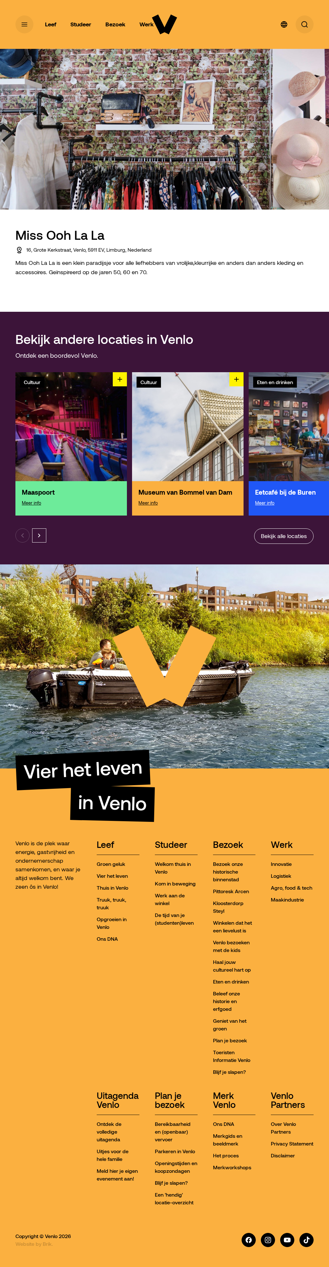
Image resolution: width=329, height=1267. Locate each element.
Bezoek (228, 845)
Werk (282, 845)
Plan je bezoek (170, 1101)
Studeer (171, 845)
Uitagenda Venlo (117, 1101)
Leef (105, 845)
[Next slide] (39, 535)
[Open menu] (24, 24)
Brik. (48, 1244)
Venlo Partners (288, 1101)
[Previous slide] (22, 535)
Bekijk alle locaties (284, 536)
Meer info (31, 503)
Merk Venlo (224, 1101)
